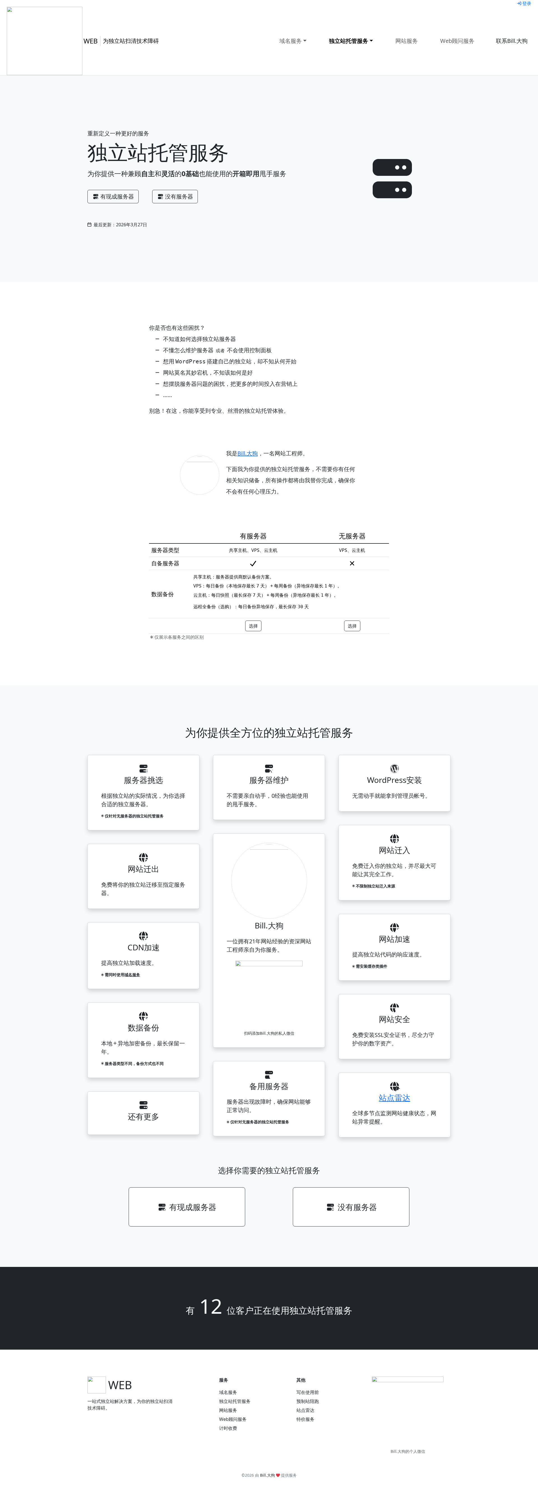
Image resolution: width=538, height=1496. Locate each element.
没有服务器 (179, 196)
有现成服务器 (117, 196)
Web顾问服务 (457, 41)
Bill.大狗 (247, 453)
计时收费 (228, 1428)
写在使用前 (307, 1392)
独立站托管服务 (235, 1401)
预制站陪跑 (307, 1401)
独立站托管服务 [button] (348, 41)
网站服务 (406, 41)
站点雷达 (394, 1097)
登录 (526, 3)
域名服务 (132, 974)
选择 (253, 626)
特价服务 (305, 1419)
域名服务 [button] (290, 41)
